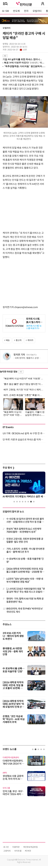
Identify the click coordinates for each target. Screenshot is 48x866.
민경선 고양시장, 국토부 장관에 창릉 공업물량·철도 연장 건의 (24, 540)
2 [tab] (17, 501)
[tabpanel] (24, 485)
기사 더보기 (31, 355)
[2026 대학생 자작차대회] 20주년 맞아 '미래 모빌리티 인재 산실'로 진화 (13, 705)
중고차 (19, 340)
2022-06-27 (17, 50)
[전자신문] (24, 4)
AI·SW (5, 11)
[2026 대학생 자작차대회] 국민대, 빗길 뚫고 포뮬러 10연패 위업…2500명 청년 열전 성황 (25, 570)
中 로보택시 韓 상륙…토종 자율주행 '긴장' (25, 560)
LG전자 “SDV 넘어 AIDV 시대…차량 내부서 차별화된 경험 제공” (24, 580)
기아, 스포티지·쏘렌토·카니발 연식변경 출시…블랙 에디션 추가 (25, 550)
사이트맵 (17, 851)
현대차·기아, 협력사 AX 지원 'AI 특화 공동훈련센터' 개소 (25, 600)
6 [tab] (28, 501)
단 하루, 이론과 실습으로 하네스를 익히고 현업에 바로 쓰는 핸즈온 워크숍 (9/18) (24, 439)
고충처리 (7, 851)
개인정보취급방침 (30, 847)
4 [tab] (22, 501)
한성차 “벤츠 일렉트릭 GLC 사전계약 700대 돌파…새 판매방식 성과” (23, 530)
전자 (26, 11)
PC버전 (28, 851)
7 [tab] (31, 501)
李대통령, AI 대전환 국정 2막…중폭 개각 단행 (13, 651)
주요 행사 (8, 467)
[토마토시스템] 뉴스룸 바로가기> (33, 327)
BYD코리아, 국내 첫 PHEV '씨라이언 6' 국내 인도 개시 (24, 610)
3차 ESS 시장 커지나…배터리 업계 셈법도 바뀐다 (13, 636)
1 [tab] (14, 501)
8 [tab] (34, 501)
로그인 (6, 847)
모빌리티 (37, 11)
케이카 (30, 340)
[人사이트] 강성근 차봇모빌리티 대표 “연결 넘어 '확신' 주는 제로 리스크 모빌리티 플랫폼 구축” (25, 590)
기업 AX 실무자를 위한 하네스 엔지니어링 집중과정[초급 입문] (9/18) (23, 59)
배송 (8, 340)
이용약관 (16, 847)
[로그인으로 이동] (42, 3)
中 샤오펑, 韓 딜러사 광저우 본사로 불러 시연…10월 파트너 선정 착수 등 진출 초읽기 (25, 520)
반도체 (16, 11)
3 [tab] (20, 501)
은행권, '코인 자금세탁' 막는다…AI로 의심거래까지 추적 (14, 719)
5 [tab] (25, 501)
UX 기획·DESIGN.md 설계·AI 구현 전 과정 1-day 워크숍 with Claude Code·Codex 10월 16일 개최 (24, 433)
